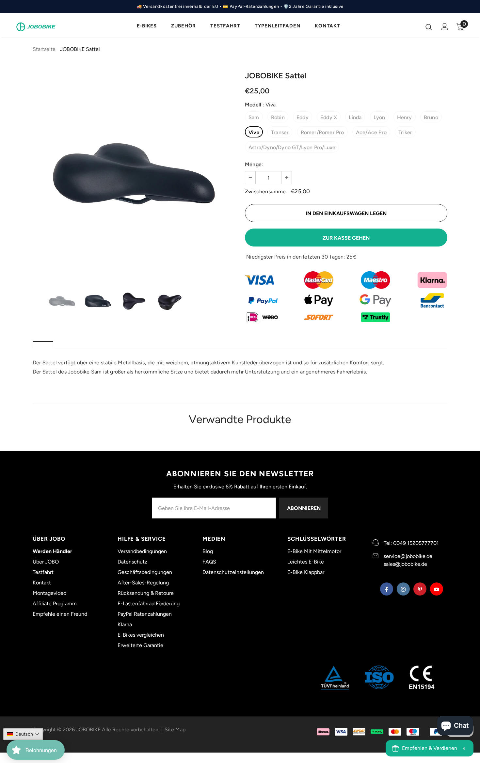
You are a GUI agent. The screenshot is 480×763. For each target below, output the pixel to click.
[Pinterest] (306, 433)
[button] (23, 734)
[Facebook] (279, 433)
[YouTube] (319, 433)
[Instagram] (292, 433)
